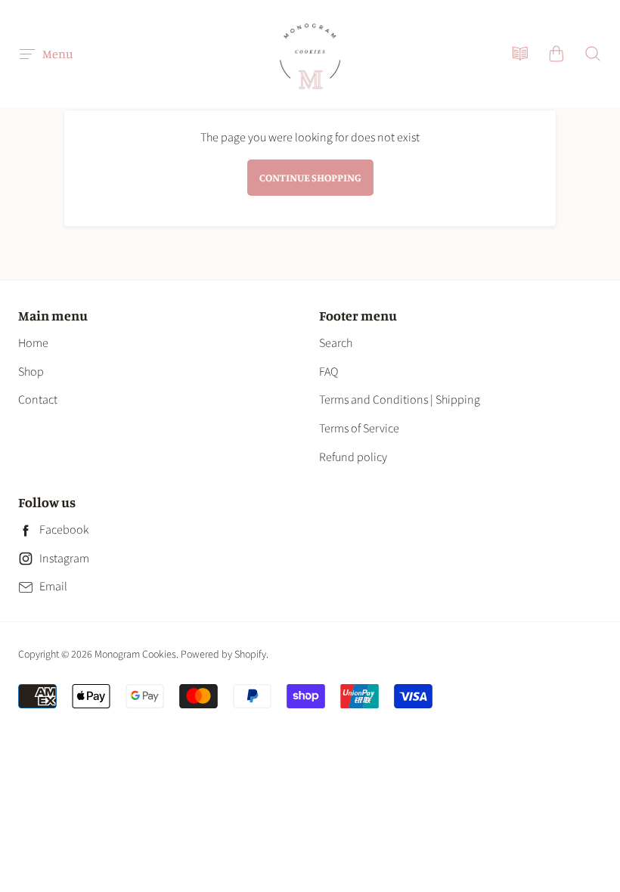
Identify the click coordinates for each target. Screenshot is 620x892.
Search (335, 343)
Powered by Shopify (223, 654)
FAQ (328, 372)
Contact (37, 400)
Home (33, 343)
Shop (31, 372)
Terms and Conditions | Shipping (399, 400)
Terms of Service (359, 428)
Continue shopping (310, 177)
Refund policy (353, 457)
